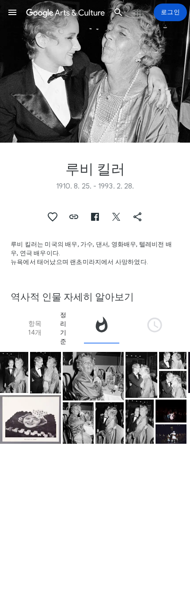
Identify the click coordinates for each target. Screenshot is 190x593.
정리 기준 (63, 328)
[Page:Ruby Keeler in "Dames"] (30, 419)
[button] (12, 12)
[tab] (101, 328)
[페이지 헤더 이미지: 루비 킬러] (95, 71)
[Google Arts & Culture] (65, 12)
